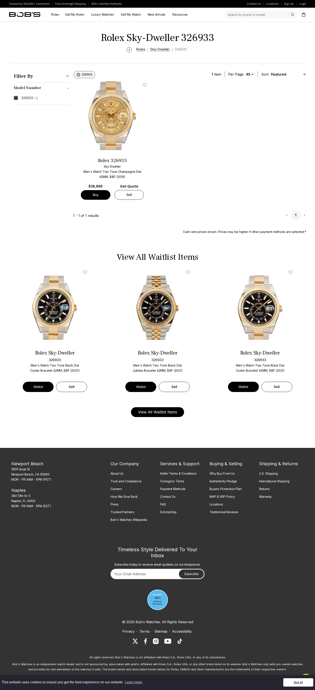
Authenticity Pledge (223, 481)
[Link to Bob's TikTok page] (179, 641)
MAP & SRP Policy (222, 496)
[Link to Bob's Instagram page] (155, 641)
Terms (144, 631)
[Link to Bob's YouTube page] (167, 641)
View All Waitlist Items (157, 412)
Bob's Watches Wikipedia (129, 520)
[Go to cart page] (303, 14)
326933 (29, 98)
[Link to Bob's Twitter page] (135, 641)
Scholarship (168, 512)
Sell (129, 195)
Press (114, 504)
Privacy (128, 631)
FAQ (163, 504)
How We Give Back (124, 496)
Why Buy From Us (222, 473)
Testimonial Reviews (224, 512)
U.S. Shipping (268, 473)
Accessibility (182, 631)
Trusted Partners (122, 512)
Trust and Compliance (126, 481)
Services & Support (180, 463)
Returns (264, 489)
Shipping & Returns (278, 463)
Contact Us (254, 3)
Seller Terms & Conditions (178, 473)
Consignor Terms (172, 481)
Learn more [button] (133, 682)
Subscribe (191, 574)
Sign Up (289, 3)
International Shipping (274, 481)
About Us (117, 473)
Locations (272, 3)
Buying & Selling (226, 463)
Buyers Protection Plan (226, 489)
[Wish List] (86, 272)
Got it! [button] (298, 682)
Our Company (125, 463)
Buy (95, 195)
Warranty (265, 496)
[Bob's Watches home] (25, 14)
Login (302, 3)
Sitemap (160, 631)
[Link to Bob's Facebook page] (145, 641)
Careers (116, 489)
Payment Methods (173, 489)
